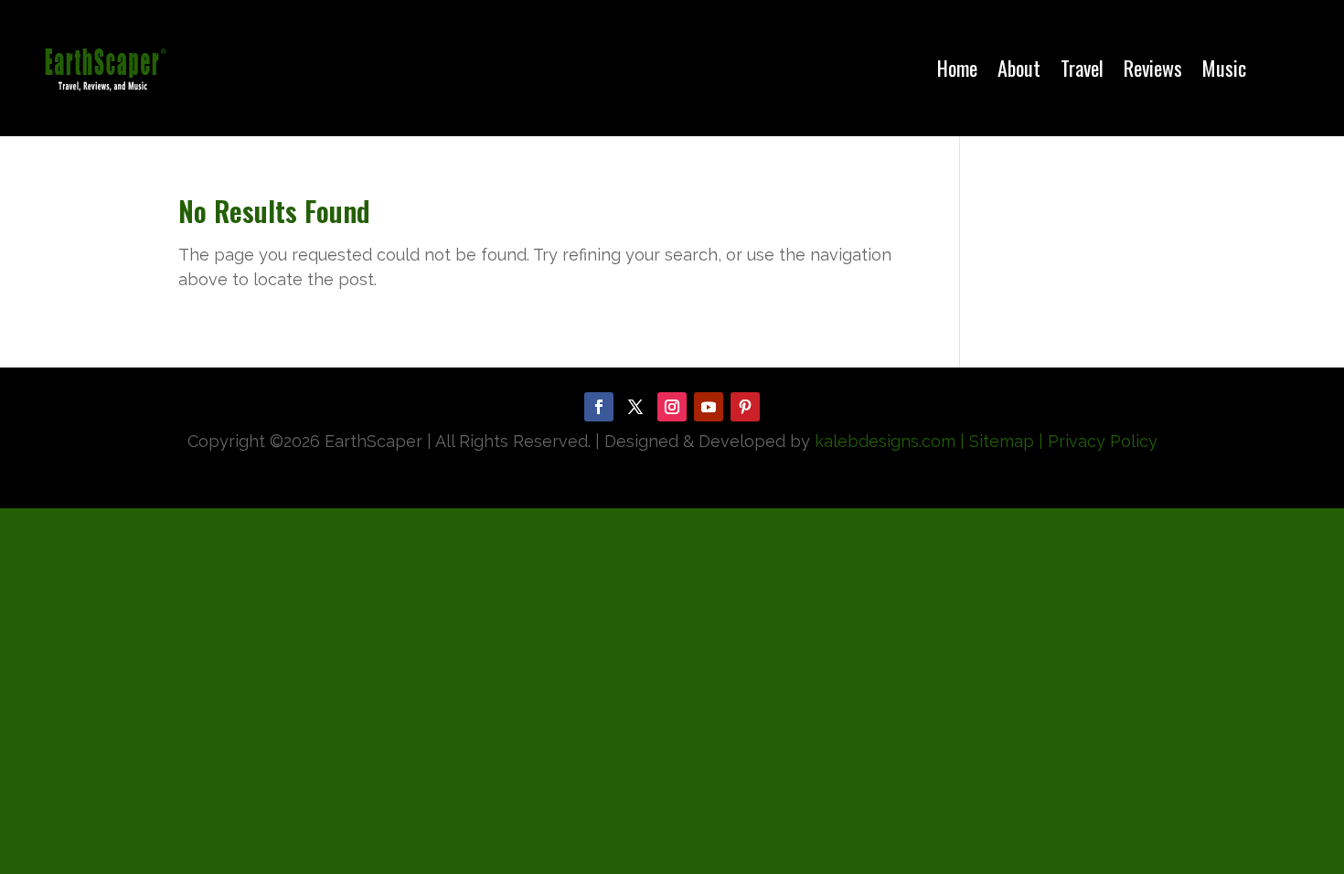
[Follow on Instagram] (672, 406)
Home (957, 67)
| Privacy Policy (1098, 441)
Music (1224, 67)
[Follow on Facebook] (598, 406)
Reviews (1153, 67)
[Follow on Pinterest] (745, 406)
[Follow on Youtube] (708, 406)
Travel (1082, 67)
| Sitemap (994, 441)
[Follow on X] (635, 406)
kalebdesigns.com (885, 441)
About (1018, 67)
